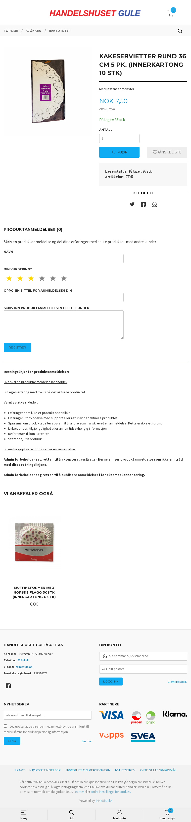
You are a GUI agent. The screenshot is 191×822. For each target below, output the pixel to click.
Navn (8, 252)
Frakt (20, 770)
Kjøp (123, 152)
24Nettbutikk (104, 801)
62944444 (23, 660)
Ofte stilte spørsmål (158, 770)
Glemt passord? (177, 682)
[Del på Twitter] (132, 205)
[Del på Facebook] (143, 205)
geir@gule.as (23, 667)
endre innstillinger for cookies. (111, 792)
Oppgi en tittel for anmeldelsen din (38, 290)
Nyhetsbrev (125, 770)
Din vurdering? (18, 269)
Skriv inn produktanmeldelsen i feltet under (46, 308)
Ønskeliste (169, 152)
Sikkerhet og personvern (87, 770)
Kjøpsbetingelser (45, 770)
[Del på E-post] (154, 205)
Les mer (87, 741)
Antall (105, 130)
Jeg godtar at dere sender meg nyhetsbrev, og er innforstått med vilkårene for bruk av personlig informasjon (46, 729)
